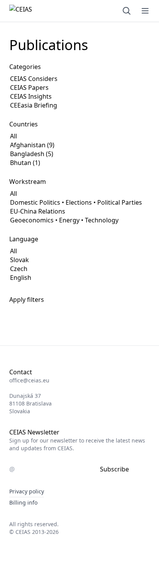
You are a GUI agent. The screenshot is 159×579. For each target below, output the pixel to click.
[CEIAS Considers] (41, 78)
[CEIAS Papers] (41, 87)
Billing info (23, 502)
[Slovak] (20, 260)
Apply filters (26, 299)
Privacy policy (26, 491)
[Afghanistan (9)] (63, 145)
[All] (63, 136)
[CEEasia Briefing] (41, 105)
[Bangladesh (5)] (63, 154)
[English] (20, 277)
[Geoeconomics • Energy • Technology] (76, 220)
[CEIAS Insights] (41, 96)
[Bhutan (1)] (63, 162)
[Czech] (20, 268)
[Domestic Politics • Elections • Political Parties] (76, 202)
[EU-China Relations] (76, 211)
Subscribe (114, 469)
